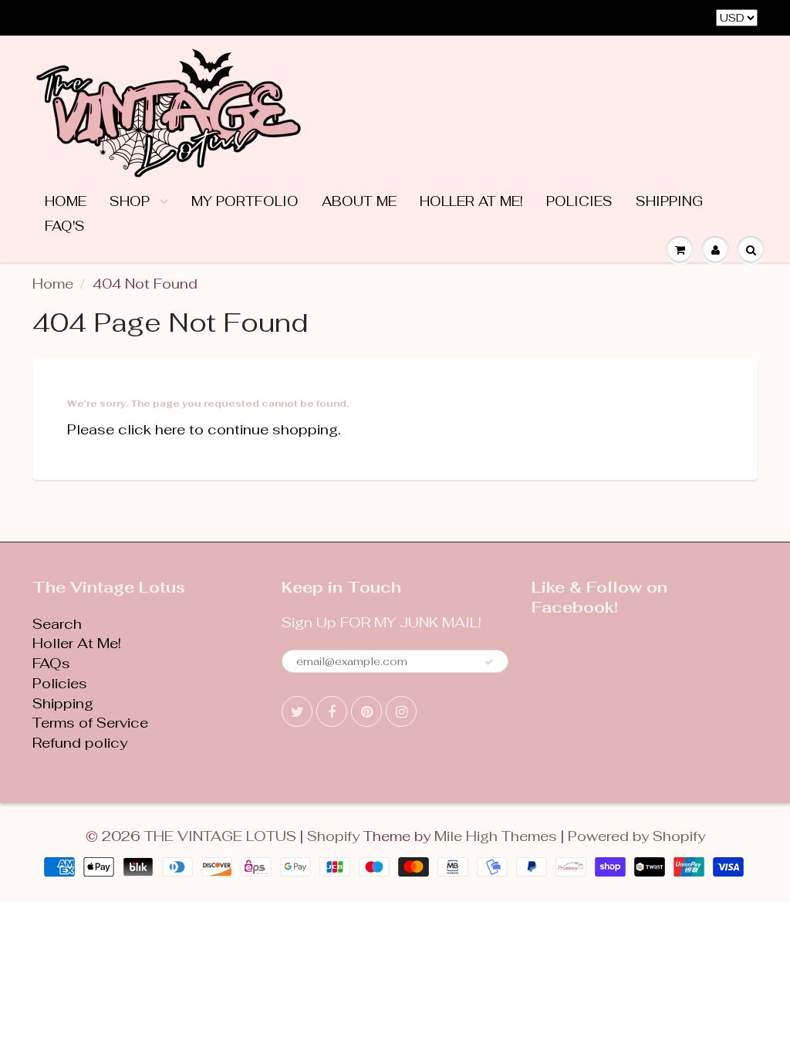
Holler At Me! (471, 201)
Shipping (669, 201)
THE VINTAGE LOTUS (220, 836)
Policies (579, 201)
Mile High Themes (495, 836)
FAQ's (65, 226)
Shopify (333, 836)
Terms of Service (90, 722)
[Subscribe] (489, 662)
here (170, 429)
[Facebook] (331, 711)
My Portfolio (245, 201)
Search (57, 624)
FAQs (51, 663)
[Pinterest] (366, 711)
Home (65, 201)
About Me (359, 201)
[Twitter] (297, 711)
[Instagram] (401, 711)
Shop (132, 201)
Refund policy (79, 743)
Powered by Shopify (636, 836)
